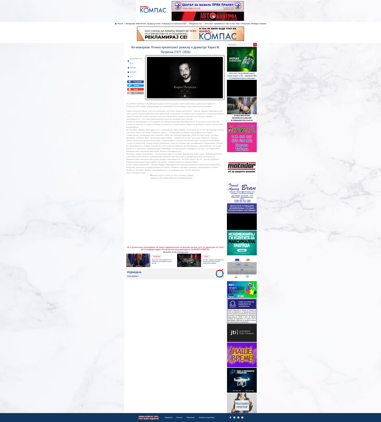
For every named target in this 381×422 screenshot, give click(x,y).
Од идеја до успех (153, 24)
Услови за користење (207, 417)
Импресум (169, 417)
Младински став (196, 24)
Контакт (180, 417)
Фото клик (209, 24)
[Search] (255, 44)
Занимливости (219, 24)
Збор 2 (238, 24)
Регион (120, 24)
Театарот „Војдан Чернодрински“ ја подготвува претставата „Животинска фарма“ (213, 261)
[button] (135, 81)
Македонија (130, 24)
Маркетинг (191, 417)
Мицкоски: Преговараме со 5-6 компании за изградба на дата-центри (162, 261)
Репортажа (246, 24)
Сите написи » (133, 276)
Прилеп (132, 59)
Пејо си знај (230, 24)
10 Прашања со (167, 24)
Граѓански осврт (180, 24)
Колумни (263, 24)
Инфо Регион (141, 24)
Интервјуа (255, 24)
